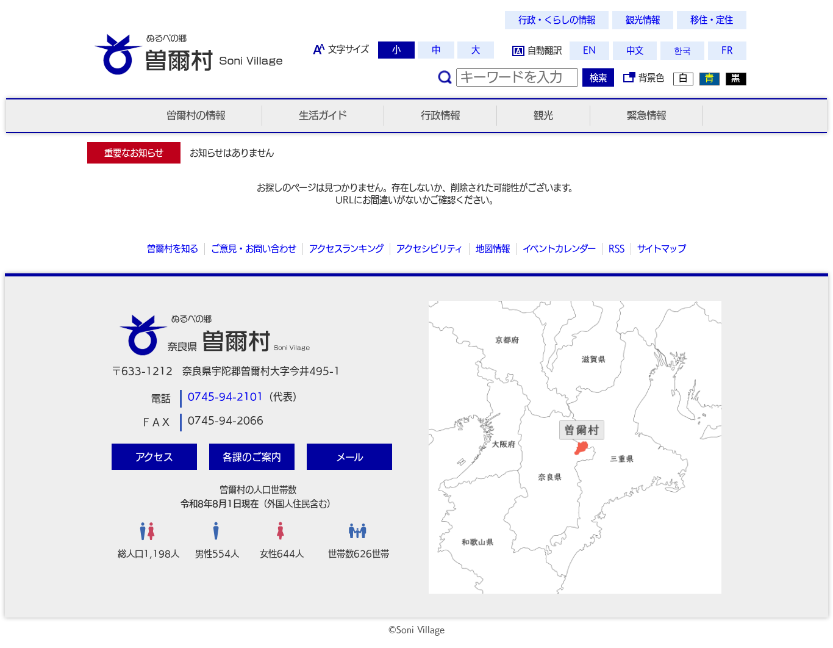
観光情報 (643, 19)
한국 (682, 50)
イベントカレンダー (559, 248)
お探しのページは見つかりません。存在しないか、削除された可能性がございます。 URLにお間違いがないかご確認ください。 (417, 193)
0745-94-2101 (225, 396)
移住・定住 (711, 19)
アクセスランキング (346, 248)
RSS (616, 248)
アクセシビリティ (429, 248)
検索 (598, 77)
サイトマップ (661, 248)
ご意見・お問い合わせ (253, 248)
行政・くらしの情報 (556, 19)
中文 (634, 50)
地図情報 (493, 248)
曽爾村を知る (172, 248)
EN (589, 50)
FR (727, 50)
